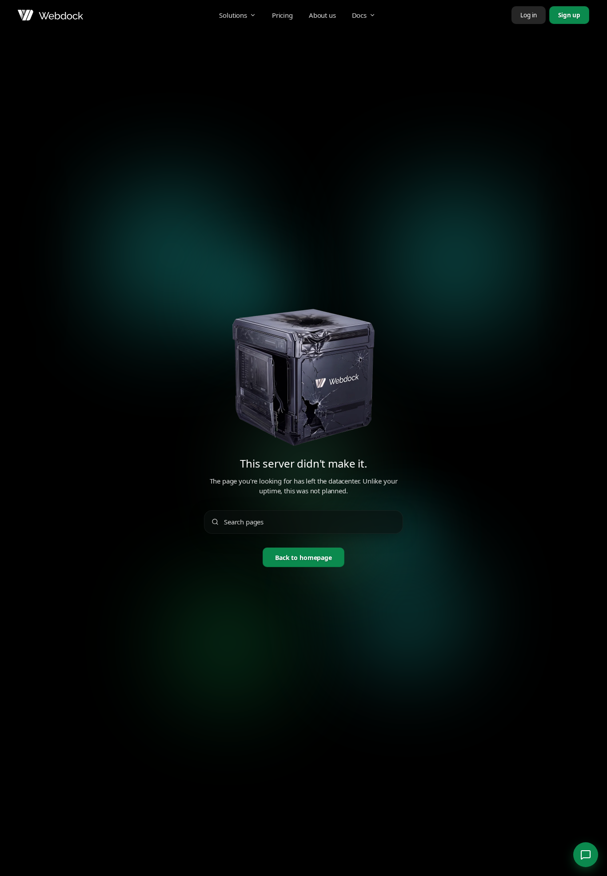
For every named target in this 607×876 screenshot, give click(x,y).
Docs (359, 15)
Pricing (282, 15)
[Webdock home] (50, 15)
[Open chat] (585, 854)
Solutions (233, 15)
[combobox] (309, 522)
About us (322, 15)
